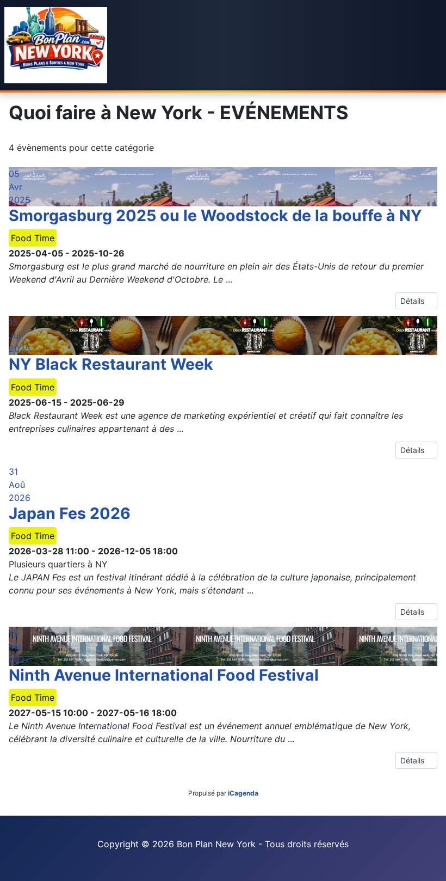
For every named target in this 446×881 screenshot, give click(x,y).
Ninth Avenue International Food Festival (166, 674)
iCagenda (243, 793)
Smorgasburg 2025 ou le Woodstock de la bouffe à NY (215, 215)
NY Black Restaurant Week (111, 364)
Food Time (32, 238)
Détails (413, 300)
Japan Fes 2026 (70, 513)
